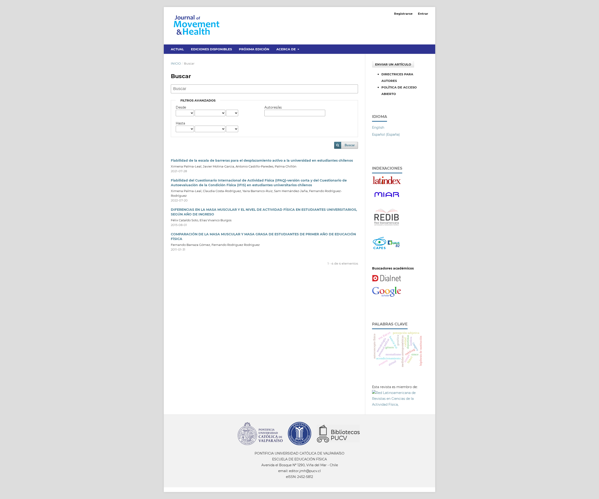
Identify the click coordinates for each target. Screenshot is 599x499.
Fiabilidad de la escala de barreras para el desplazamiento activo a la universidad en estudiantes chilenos (262, 160)
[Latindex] (386, 183)
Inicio (176, 63)
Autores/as (273, 107)
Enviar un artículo (393, 64)
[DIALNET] (386, 280)
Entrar (423, 13)
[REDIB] (386, 228)
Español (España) (386, 134)
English (378, 127)
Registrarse (403, 13)
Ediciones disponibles (211, 49)
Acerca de (286, 49)
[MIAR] (386, 199)
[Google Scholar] (386, 296)
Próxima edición (254, 49)
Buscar (350, 145)
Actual (177, 49)
